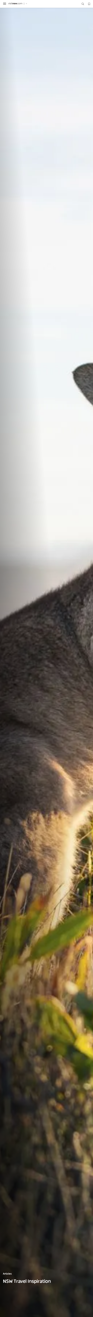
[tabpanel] (46, 658)
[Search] (82, 4)
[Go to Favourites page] (89, 3)
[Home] (15, 4)
